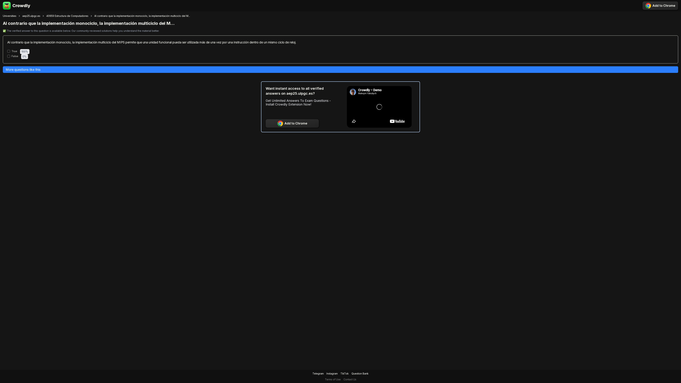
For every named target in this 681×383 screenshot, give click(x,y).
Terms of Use (333, 379)
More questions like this (23, 69)
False (15, 56)
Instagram (332, 373)
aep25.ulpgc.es (31, 15)
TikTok (344, 373)
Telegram (318, 373)
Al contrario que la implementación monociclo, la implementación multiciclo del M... (142, 15)
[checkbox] (8, 51)
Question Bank (360, 373)
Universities (9, 15)
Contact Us (350, 379)
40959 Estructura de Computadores (67, 15)
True (14, 51)
